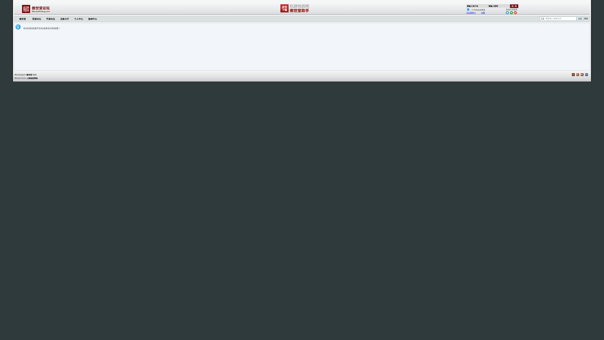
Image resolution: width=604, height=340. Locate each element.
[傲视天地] (582, 74)
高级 (586, 18)
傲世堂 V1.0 (31, 75)
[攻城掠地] (577, 74)
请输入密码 (493, 6)
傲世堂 (22, 19)
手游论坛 (50, 19)
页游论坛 (36, 19)
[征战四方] (586, 74)
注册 (483, 13)
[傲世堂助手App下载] (295, 12)
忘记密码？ (471, 13)
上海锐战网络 (32, 78)
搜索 (580, 19)
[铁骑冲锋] (573, 74)
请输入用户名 (472, 6)
